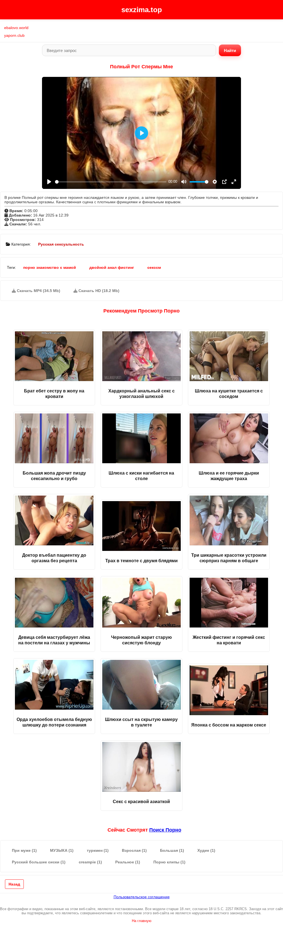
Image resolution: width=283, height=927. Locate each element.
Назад (14, 884)
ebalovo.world (16, 27)
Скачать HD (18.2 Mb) (98, 290)
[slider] (110, 181)
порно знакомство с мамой (49, 267)
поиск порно (165, 830)
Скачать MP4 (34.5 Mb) (38, 290)
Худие (206, 850)
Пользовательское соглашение (142, 897)
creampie (90, 862)
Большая (172, 850)
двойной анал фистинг (111, 267)
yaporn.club (14, 35)
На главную (141, 921)
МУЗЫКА (62, 850)
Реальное (127, 862)
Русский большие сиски (38, 862)
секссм (154, 267)
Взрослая (134, 850)
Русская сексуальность (61, 244)
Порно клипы (169, 862)
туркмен (98, 850)
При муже (24, 850)
